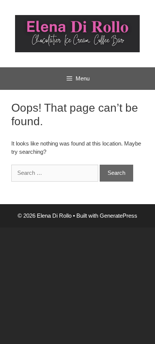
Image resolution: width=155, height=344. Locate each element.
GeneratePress (118, 215)
